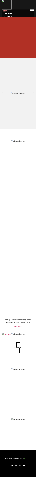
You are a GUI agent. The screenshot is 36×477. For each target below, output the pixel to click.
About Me (7, 14)
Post (5, 271)
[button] (2, 93)
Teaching (7, 17)
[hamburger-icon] (32, 10)
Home (6, 11)
